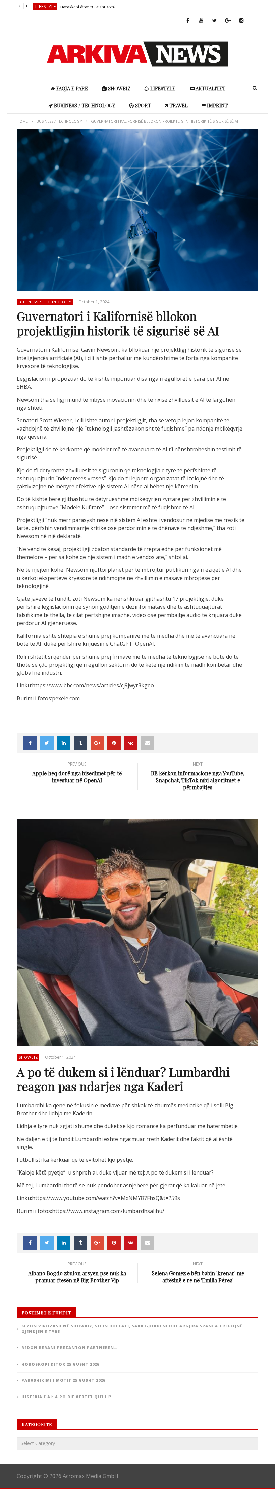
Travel (178, 105)
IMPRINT (217, 105)
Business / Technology (84, 105)
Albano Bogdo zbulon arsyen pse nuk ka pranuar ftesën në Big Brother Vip (77, 1273)
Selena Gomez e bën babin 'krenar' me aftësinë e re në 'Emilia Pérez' (198, 1273)
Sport (142, 105)
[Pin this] (114, 743)
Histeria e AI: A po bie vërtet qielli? (66, 1396)
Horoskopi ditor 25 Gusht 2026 (87, 6)
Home (22, 121)
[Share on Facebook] (30, 743)
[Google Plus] (228, 21)
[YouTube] (201, 21)
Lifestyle (45, 6)
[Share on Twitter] (47, 743)
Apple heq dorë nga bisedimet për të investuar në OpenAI (77, 773)
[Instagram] (241, 21)
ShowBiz (118, 88)
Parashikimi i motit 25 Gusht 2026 (63, 1380)
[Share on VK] (131, 743)
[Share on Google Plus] (97, 743)
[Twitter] (214, 21)
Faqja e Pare (71, 88)
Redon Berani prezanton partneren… (69, 1347)
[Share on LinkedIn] (63, 743)
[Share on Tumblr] (80, 743)
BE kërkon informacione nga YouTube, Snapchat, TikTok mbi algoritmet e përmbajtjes (197, 777)
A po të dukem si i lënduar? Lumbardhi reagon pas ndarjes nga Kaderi (123, 1079)
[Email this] (147, 743)
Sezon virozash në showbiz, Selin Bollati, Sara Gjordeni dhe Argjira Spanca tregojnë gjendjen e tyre (132, 1328)
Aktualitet (210, 88)
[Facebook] (188, 21)
